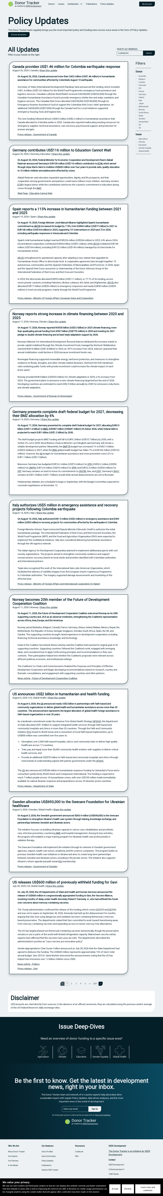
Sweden (142, 119)
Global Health (144, 151)
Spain (141, 116)
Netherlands (143, 106)
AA (41, 453)
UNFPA (32, 467)
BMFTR (66, 446)
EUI (140, 88)
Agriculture (143, 139)
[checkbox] (137, 76)
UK (140, 125)
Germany (142, 94)
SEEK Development (33, 6)
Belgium (142, 79)
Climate (142, 142)
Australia (142, 76)
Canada (142, 82)
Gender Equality (145, 148)
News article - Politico (29, 964)
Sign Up (95, 1109)
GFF (19, 471)
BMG (54, 450)
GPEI (89, 464)
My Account (147, 4)
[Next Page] (101, 984)
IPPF (74, 467)
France (141, 91)
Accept (115, 1189)
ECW (100, 163)
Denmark (142, 85)
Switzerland (143, 122)
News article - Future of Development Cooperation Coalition (47, 678)
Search (149, 53)
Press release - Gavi (28, 968)
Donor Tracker (27, 3)
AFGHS (96, 721)
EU (60, 861)
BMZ (39, 188)
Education (143, 145)
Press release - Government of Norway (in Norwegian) (45, 396)
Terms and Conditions (103, 1115)
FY (97, 909)
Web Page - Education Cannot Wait (35, 193)
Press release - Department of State (36, 786)
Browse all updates (18, 35)
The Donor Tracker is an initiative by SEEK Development (129, 1153)
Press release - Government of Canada (37, 134)
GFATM (82, 471)
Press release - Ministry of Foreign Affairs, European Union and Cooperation (55, 298)
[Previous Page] (62, 984)
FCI (29, 732)
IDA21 (116, 471)
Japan (141, 103)
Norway (142, 110)
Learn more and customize (148, 1188)
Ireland (141, 97)
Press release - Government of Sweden (37, 866)
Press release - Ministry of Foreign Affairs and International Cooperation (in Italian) (59, 584)
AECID (37, 226)
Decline (127, 1189)
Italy (140, 100)
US (42, 703)
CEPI (98, 471)
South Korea (144, 113)
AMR (58, 833)
